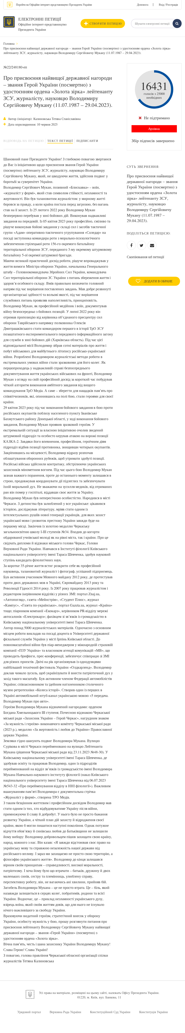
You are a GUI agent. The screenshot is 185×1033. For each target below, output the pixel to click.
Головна (8, 43)
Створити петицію (106, 23)
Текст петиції (60, 141)
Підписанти (87, 141)
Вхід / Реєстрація (168, 4)
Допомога (142, 4)
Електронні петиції (39, 19)
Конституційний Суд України (110, 1012)
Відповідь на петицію (23, 141)
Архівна (154, 129)
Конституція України (153, 1012)
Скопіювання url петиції (145, 256)
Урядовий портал (29, 1012)
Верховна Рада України (65, 1012)
